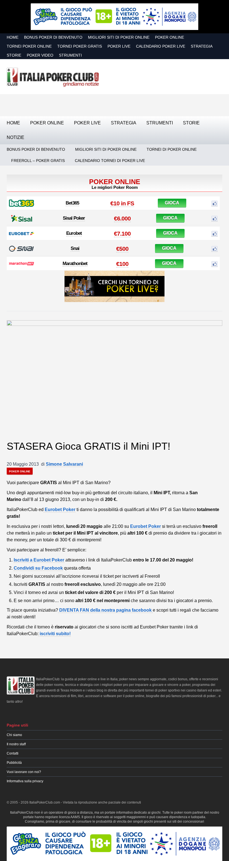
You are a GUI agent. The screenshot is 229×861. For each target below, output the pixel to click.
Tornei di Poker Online (172, 149)
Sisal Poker (74, 218)
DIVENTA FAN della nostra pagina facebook (105, 610)
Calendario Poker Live (160, 46)
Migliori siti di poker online (118, 37)
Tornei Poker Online (29, 46)
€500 (122, 248)
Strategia (202, 46)
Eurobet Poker (59, 509)
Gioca (172, 202)
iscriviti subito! (55, 633)
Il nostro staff (16, 744)
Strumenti (70, 55)
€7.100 (122, 233)
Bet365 (72, 203)
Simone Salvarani (64, 464)
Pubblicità (14, 763)
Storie (14, 55)
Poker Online (169, 37)
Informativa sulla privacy (25, 781)
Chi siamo (14, 735)
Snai (75, 248)
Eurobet (74, 233)
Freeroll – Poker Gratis (38, 160)
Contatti (12, 753)
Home (12, 37)
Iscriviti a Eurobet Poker (39, 560)
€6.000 (122, 218)
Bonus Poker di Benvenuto (53, 37)
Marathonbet (75, 263)
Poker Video (40, 55)
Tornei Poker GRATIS (79, 46)
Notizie (15, 137)
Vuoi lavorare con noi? (24, 772)
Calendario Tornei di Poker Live (110, 160)
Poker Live (119, 46)
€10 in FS (122, 203)
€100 (122, 264)
